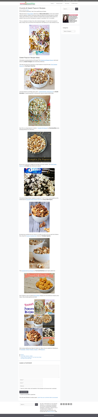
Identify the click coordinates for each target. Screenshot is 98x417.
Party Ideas (67, 3)
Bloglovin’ (43, 349)
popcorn (27, 355)
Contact (77, 0)
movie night (23, 355)
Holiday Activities (59, 3)
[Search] (76, 9)
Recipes (52, 3)
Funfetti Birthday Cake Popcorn (46, 91)
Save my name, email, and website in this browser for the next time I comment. (39, 388)
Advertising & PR (68, 0)
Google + (36, 349)
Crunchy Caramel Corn (31, 236)
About (64, 0)
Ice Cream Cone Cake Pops (26, 358)
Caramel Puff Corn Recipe (27, 270)
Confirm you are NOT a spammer (27, 394)
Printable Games (74, 3)
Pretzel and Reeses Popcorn (47, 60)
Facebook (23, 349)
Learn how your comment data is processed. (48, 397)
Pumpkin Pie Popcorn (42, 128)
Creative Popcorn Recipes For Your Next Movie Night (31, 357)
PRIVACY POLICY (50, 411)
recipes (31, 355)
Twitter (27, 349)
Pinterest (31, 349)
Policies (73, 0)
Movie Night (30, 13)
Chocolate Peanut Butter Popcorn (33, 199)
